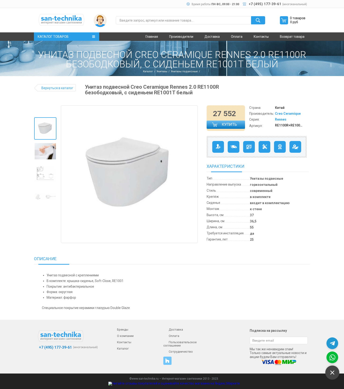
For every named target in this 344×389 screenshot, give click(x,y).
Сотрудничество (181, 351)
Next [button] (194, 174)
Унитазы (162, 71)
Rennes (280, 119)
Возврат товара (292, 36)
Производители (181, 36)
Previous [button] (66, 174)
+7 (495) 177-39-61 (55, 347)
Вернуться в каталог (57, 88)
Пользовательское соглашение (180, 343)
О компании (125, 336)
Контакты (261, 36)
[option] (45, 128)
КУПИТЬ (229, 125)
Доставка (212, 36)
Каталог (148, 71)
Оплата (236, 36)
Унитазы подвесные (184, 71)
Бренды (122, 329)
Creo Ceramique (288, 113)
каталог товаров (53, 36)
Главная (152, 36)
